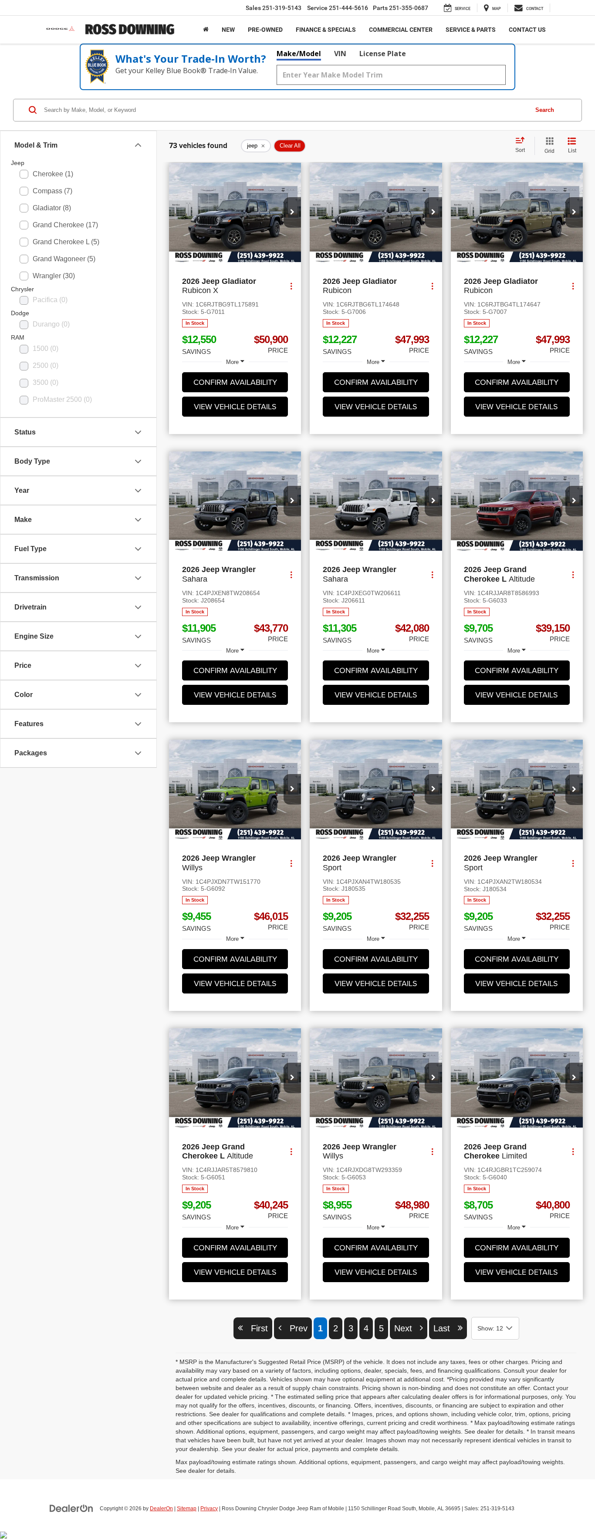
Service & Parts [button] (471, 29)
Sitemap (186, 1508)
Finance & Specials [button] (326, 29)
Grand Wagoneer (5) (64, 259)
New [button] (228, 29)
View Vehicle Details (235, 406)
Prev (295, 1328)
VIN (340, 53)
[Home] (205, 30)
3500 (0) (45, 382)
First (255, 1328)
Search (544, 110)
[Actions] (291, 286)
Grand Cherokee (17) (65, 225)
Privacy (209, 1508)
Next (407, 1328)
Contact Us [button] (527, 29)
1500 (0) (45, 348)
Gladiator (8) (52, 208)
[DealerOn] (71, 1508)
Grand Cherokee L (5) (66, 242)
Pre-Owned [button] (265, 29)
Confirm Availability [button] (235, 382)
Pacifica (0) (50, 299)
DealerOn (161, 1508)
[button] (292, 212)
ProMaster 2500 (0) (62, 399)
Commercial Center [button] (401, 29)
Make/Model (299, 53)
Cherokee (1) (53, 174)
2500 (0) (45, 365)
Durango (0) (51, 324)
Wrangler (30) (54, 276)
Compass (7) (52, 191)
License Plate (382, 53)
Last (445, 1328)
